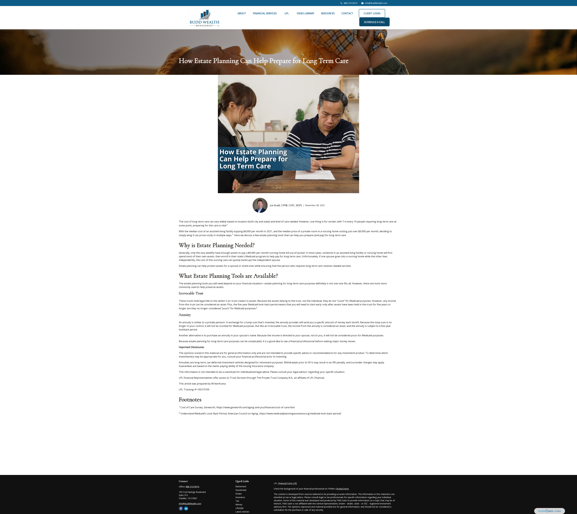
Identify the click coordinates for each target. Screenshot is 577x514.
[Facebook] (181, 508)
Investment (240, 490)
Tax (237, 500)
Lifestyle (239, 508)
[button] (241, 13)
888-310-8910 (350, 3)
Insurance (240, 497)
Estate (238, 493)
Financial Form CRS (287, 483)
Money (238, 504)
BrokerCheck (342, 488)
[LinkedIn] (186, 508)
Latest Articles (242, 511)
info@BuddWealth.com (376, 3)
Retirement (240, 486)
